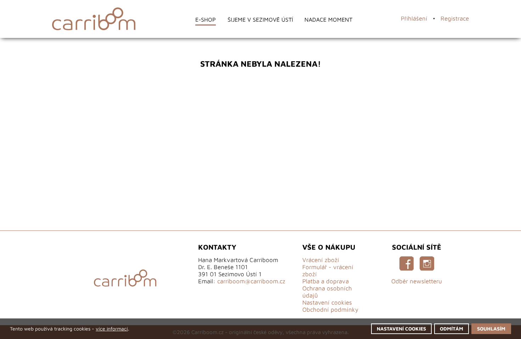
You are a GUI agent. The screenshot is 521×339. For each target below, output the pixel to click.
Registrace (455, 18)
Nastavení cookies (327, 302)
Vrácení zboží (320, 259)
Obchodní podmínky (330, 309)
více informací (128, 327)
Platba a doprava (325, 281)
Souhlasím (486, 327)
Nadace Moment (340, 19)
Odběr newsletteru (416, 281)
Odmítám (440, 327)
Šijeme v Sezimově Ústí (258, 19)
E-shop (193, 19)
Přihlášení (414, 18)
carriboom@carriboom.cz (251, 281)
